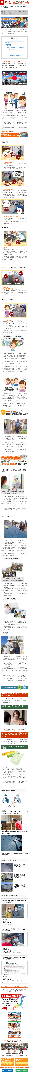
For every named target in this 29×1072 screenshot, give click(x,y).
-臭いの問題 (8, 45)
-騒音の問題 (8, 44)
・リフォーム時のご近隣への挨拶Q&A (13, 55)
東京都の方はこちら (15, 1020)
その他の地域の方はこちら (15, 1038)
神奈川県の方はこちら (15, 1029)
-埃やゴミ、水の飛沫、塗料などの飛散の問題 (15, 47)
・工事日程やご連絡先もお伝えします (13, 54)
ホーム (2, 6)
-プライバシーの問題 (10, 49)
